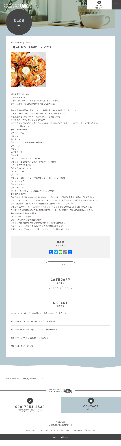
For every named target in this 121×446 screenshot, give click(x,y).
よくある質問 (59, 430)
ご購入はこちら (90, 430)
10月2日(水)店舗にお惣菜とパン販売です (34, 321)
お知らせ (55, 287)
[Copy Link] (65, 252)
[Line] (60, 252)
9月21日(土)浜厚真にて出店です (30, 337)
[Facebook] (51, 252)
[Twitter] (55, 252)
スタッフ (48, 430)
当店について (30, 430)
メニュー (40, 430)
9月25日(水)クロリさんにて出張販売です (34, 329)
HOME (9, 378)
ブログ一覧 (60, 264)
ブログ (28, 42)
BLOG (15, 378)
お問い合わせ (77, 430)
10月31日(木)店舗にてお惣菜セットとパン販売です (38, 313)
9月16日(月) (22, 346)
